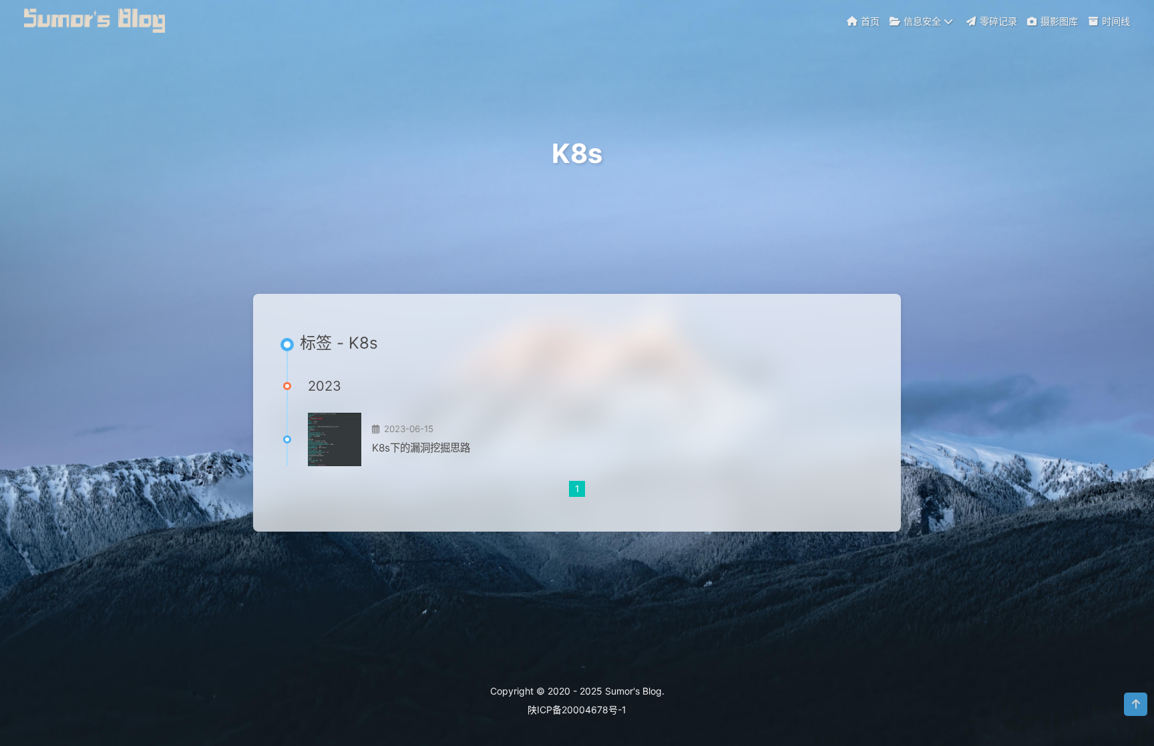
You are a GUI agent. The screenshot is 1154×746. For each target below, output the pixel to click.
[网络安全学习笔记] (96, 19)
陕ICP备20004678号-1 (577, 709)
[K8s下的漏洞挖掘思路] (334, 439)
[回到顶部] (1135, 704)
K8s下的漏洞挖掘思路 (421, 447)
